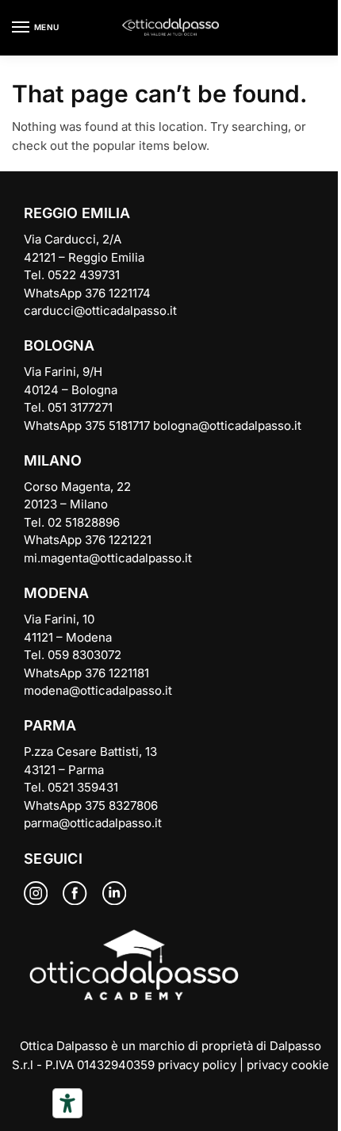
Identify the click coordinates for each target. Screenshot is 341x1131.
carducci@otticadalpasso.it (100, 310)
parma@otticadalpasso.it (93, 822)
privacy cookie (288, 1064)
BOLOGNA (59, 345)
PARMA (50, 725)
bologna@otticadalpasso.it (227, 425)
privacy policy (197, 1064)
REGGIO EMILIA (77, 213)
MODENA (56, 593)
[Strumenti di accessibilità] (67, 1103)
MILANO (53, 460)
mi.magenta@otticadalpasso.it (108, 558)
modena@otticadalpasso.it (98, 690)
